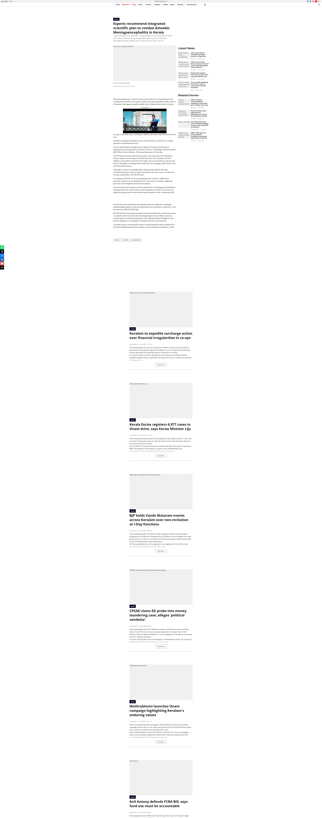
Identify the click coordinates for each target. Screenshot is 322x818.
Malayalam (125, 4)
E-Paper (134, 4)
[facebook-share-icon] (2, 256)
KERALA (117, 240)
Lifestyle (157, 4)
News (140, 4)
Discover (180, 4)
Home (118, 4)
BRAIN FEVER (136, 240)
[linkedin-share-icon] (2, 260)
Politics (165, 4)
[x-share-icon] (2, 252)
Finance (148, 4)
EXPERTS (125, 240)
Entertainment (192, 4)
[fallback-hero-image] (184, 55)
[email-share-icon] (2, 264)
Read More (161, 365)
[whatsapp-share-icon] (2, 248)
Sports (172, 4)
